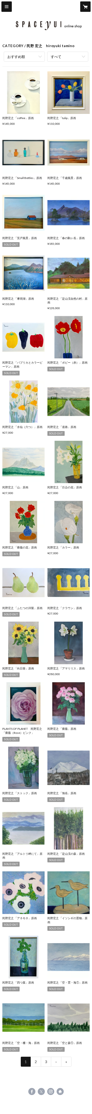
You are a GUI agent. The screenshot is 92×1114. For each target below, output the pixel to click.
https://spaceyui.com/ (60, 1091)
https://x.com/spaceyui (41, 1091)
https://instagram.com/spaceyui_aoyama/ (50, 1091)
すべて (56, 56)
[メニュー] (6, 6)
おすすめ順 (16, 56)
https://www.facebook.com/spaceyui (31, 1091)
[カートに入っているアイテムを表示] (85, 6)
